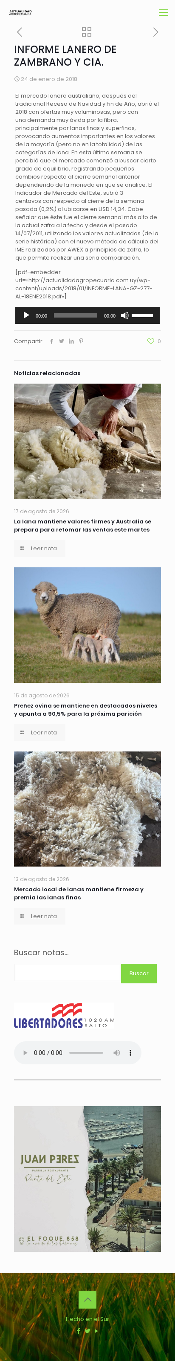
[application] (87, 315)
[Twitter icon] (88, 1330)
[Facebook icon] (79, 1330)
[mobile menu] (163, 13)
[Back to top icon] (87, 1300)
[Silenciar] (125, 315)
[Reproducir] (26, 315)
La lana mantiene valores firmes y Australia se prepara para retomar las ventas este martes (82, 525)
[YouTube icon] (96, 1330)
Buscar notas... (41, 952)
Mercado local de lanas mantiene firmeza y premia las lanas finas (79, 893)
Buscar (139, 973)
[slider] (143, 314)
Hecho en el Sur (87, 1319)
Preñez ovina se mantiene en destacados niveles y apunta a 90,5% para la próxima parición (85, 710)
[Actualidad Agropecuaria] (20, 12)
